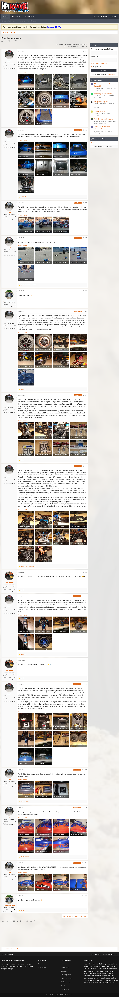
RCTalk (63, 985)
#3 (86, 203)
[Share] (83, 51)
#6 (86, 311)
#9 (86, 572)
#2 (86, 130)
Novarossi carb (99, 111)
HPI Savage (97, 90)
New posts (22, 21)
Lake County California (10, 68)
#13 (86, 770)
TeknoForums (65, 989)
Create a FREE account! (9, 21)
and (28, 285)
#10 (86, 596)
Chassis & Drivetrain (100, 98)
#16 (86, 895)
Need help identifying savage (104, 94)
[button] (21, 16)
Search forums (31, 21)
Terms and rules (95, 954)
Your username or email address (102, 49)
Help (112, 954)
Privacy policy (106, 954)
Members (28, 16)
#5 (86, 291)
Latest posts (98, 80)
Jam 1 (5, 41)
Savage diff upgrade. (101, 102)
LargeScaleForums (66, 978)
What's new (16, 16)
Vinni (92, 143)
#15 (86, 863)
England (13, 306)
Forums (5, 16)
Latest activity (42, 967)
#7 (86, 395)
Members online (99, 139)
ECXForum (64, 971)
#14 (86, 807)
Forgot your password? (99, 63)
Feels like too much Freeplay (104, 119)
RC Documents (65, 982)
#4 (86, 238)
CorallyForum (65, 967)
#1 (86, 51)
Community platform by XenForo (59, 995)
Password (94, 56)
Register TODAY (54, 27)
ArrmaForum (65, 964)
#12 (86, 684)
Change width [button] (8, 954)
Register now (111, 74)
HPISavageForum (66, 975)
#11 (86, 660)
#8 (86, 466)
